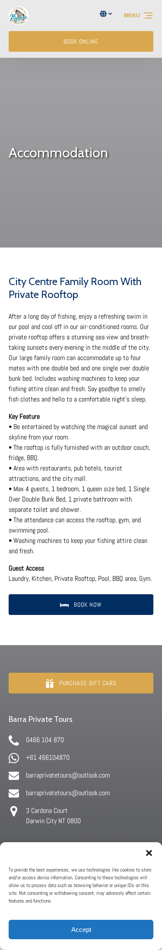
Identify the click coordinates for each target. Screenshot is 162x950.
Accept (81, 929)
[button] (149, 853)
